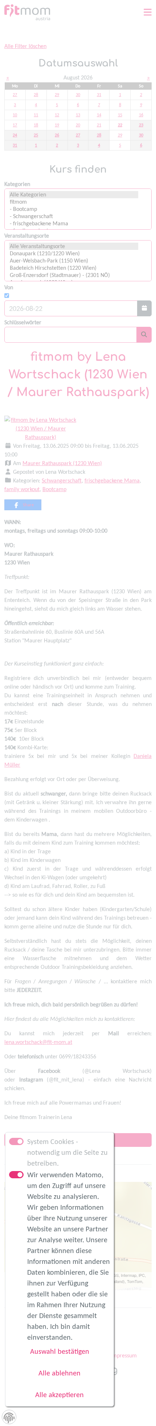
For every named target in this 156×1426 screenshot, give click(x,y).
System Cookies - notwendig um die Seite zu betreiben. (67, 1152)
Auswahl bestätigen (59, 1351)
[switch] (16, 1174)
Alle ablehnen (59, 1373)
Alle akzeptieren (59, 1394)
